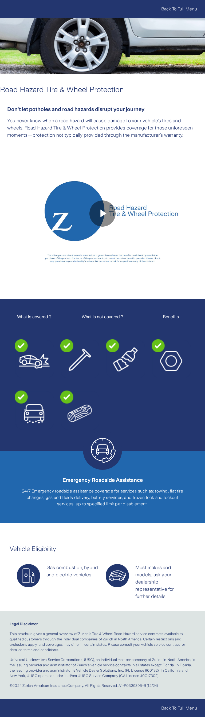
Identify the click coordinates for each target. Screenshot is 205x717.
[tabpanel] (102, 384)
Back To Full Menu (179, 9)
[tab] (34, 317)
